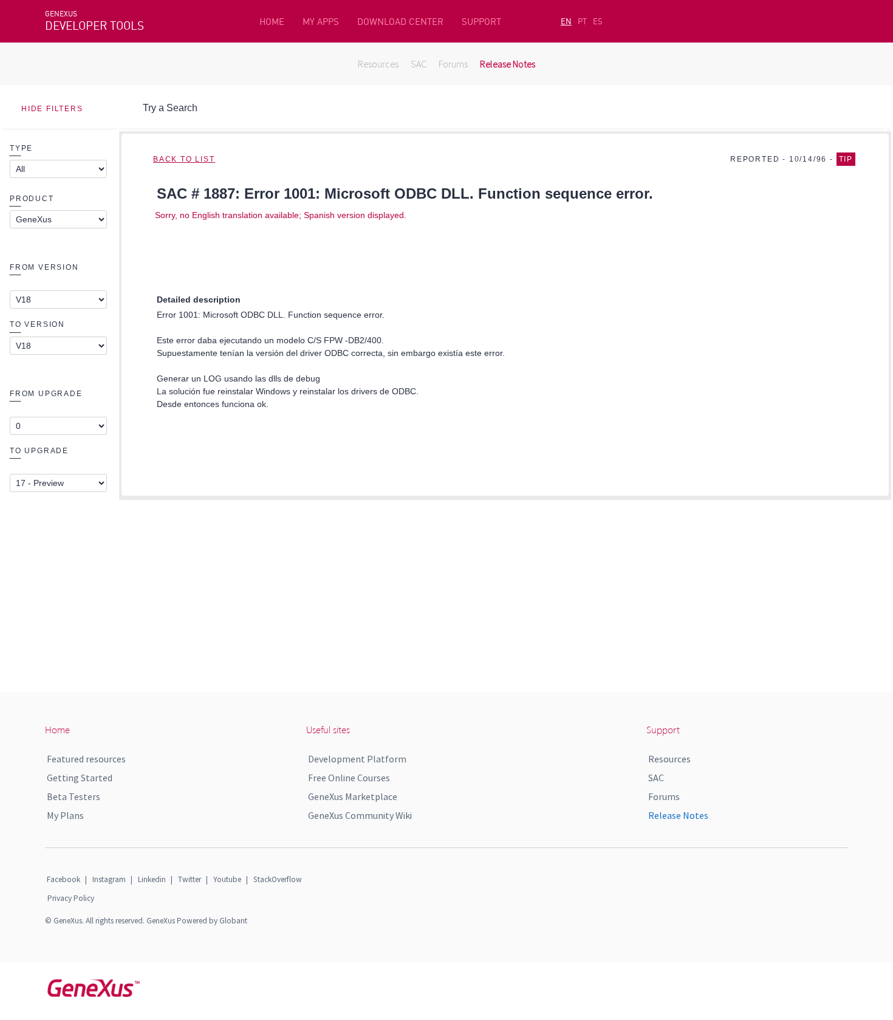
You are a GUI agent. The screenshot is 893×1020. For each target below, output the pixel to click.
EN (566, 21)
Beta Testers (73, 796)
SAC (418, 64)
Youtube (227, 879)
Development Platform (357, 759)
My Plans (65, 815)
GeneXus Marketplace (352, 796)
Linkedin (152, 879)
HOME (271, 21)
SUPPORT (481, 21)
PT (582, 21)
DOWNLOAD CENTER (400, 21)
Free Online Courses (349, 778)
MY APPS (321, 21)
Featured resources (86, 759)
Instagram (109, 879)
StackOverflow (277, 879)
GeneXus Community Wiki (360, 815)
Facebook (63, 879)
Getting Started (79, 778)
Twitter (189, 879)
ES (598, 21)
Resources (378, 64)
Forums (453, 64)
